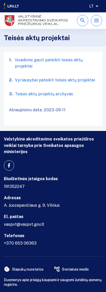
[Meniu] (96, 20)
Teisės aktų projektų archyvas (44, 93)
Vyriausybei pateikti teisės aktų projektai (55, 80)
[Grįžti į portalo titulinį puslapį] (11, 6)
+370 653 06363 (20, 243)
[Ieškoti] (82, 20)
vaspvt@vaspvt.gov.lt (24, 224)
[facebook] (9, 165)
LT (91, 6)
